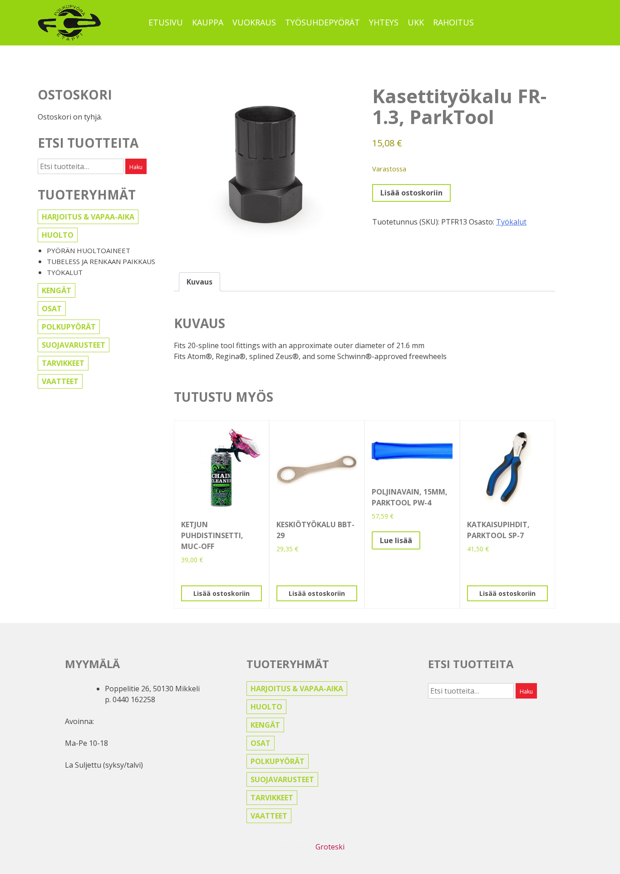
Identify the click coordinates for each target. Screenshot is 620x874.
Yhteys (384, 22)
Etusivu (165, 22)
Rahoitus (453, 22)
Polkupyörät (69, 327)
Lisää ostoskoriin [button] (221, 593)
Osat (52, 309)
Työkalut (65, 272)
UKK (416, 22)
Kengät (56, 290)
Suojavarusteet (73, 345)
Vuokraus (254, 22)
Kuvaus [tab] (199, 282)
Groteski (329, 847)
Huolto (58, 235)
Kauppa (207, 22)
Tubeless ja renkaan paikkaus (101, 261)
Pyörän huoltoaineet (88, 250)
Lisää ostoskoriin (411, 193)
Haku (136, 167)
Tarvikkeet (63, 363)
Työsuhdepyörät (322, 22)
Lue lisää (396, 540)
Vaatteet (60, 381)
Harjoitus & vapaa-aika (88, 217)
